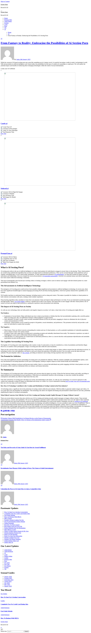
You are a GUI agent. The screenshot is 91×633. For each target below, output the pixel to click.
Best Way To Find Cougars (12, 525)
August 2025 (8, 581)
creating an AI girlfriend (81, 401)
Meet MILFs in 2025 (10, 529)
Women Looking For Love (11, 537)
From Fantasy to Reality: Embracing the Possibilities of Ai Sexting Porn (44, 43)
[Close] (2, 629)
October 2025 (8, 578)
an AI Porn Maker (20, 301)
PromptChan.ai (6, 253)
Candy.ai (4, 123)
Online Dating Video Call (11, 541)
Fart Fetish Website (9, 515)
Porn (5, 26)
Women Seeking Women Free (12, 533)
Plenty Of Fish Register (10, 534)
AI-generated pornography (50, 276)
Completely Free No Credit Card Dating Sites (17, 513)
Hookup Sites (8, 20)
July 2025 (7, 583)
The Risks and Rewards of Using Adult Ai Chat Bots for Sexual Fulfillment (23, 447)
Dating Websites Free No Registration (15, 528)
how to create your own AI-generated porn (78, 381)
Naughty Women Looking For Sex (14, 520)
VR (5, 28)
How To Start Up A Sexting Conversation (16, 512)
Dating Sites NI (8, 542)
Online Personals (9, 523)
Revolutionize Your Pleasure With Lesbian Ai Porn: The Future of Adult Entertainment (27, 468)
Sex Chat (6, 564)
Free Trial (3, 133)
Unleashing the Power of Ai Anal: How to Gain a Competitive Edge (21, 489)
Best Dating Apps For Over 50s (13, 526)
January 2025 (8, 586)
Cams (5, 24)
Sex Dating (7, 566)
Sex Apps (7, 562)
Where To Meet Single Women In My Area (16, 531)
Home (6, 18)
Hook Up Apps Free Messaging (13, 536)
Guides (6, 558)
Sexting (6, 23)
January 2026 (8, 576)
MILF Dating (8, 518)
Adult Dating (8, 21)
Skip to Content (5, 1)
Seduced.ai (5, 188)
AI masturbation (59, 274)
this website (26, 353)
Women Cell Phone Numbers (12, 539)
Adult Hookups (8, 551)
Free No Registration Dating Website (14, 521)
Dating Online (8, 556)
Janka (18, 59)
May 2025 (7, 584)
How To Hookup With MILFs (12, 517)
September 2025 (8, 580)
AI (5, 29)
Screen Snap (4, 4)
